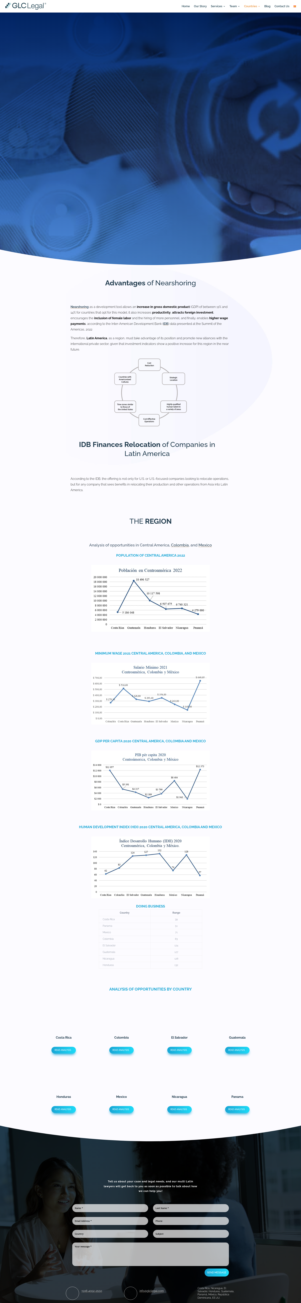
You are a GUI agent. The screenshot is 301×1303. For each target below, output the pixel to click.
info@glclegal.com (152, 1291)
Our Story (200, 6)
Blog (267, 6)
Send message (216, 1272)
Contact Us (282, 6)
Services (216, 6)
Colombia (180, 545)
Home (186, 6)
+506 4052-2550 (91, 1291)
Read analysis (63, 1050)
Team (233, 6)
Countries (250, 6)
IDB (165, 324)
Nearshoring (80, 307)
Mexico (205, 545)
